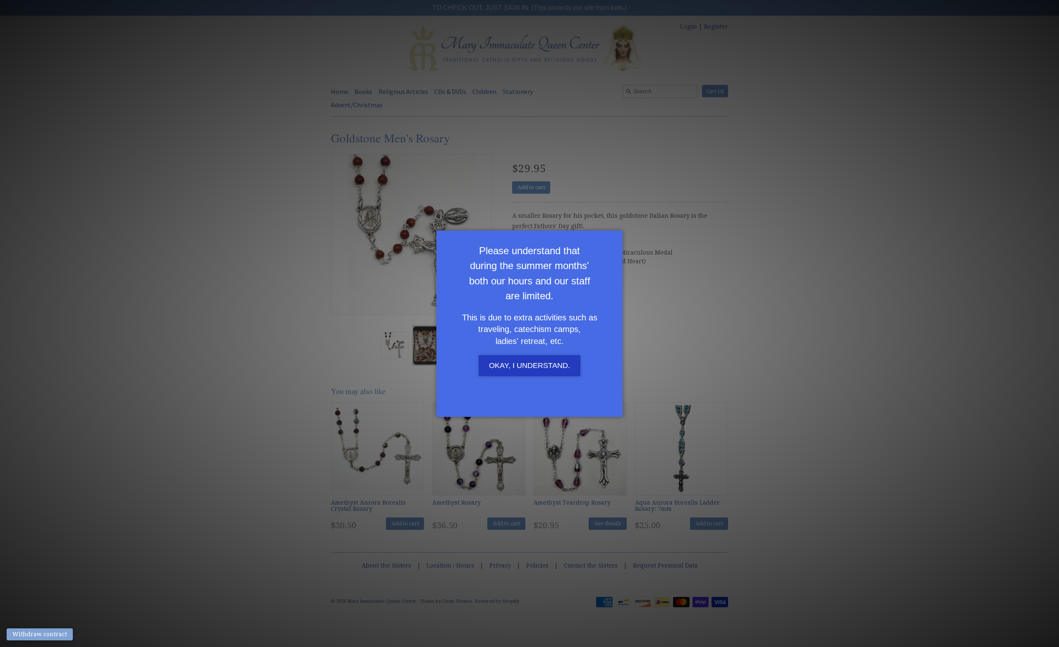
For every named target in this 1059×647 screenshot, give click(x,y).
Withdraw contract (39, 634)
